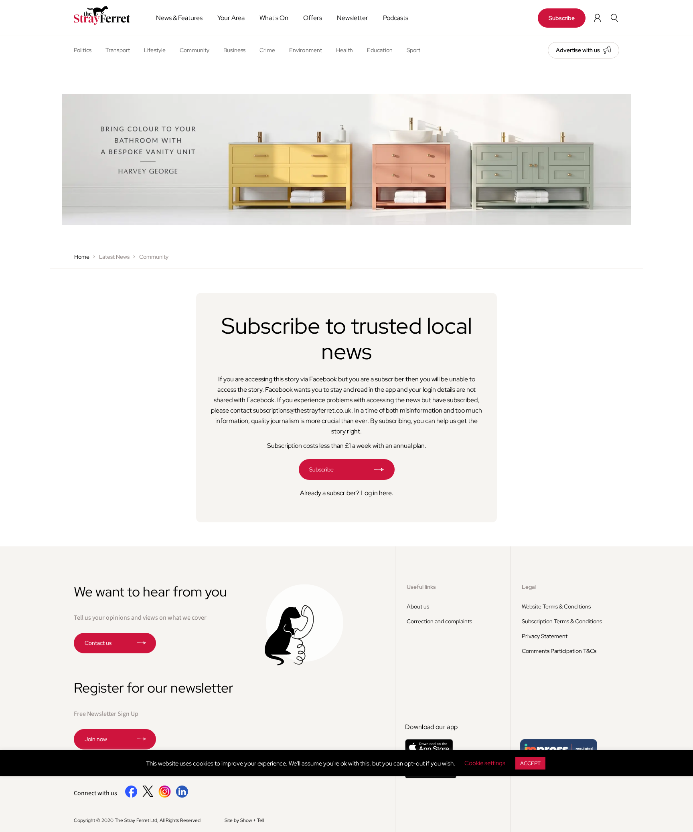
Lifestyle (155, 50)
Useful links (421, 586)
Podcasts (395, 18)
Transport (117, 50)
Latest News (114, 256)
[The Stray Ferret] (105, 15)
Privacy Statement (544, 636)
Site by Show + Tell (244, 820)
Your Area (231, 18)
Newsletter (352, 18)
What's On (273, 18)
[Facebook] (131, 796)
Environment (305, 50)
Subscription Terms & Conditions (562, 621)
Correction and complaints (439, 621)
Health (344, 50)
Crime (267, 50)
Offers (312, 18)
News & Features (179, 18)
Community (194, 50)
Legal (529, 586)
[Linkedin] (182, 796)
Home (81, 256)
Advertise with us (578, 50)
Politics (82, 50)
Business (234, 50)
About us (418, 606)
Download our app (431, 727)
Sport (414, 50)
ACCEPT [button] (530, 763)
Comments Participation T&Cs (559, 651)
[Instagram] (164, 796)
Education (380, 50)
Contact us (98, 643)
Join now (96, 739)
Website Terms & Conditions (556, 606)
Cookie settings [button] (484, 763)
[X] (148, 795)
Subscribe (562, 18)
